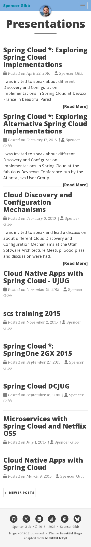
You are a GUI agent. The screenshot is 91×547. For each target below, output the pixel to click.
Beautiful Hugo (71, 533)
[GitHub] (14, 519)
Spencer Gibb (16, 5)
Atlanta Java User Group (26, 177)
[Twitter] (26, 519)
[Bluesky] (77, 519)
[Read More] (75, 106)
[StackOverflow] (52, 519)
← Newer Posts (19, 492)
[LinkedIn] (39, 519)
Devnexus (30, 171)
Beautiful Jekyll (56, 538)
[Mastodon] (65, 519)
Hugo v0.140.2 (19, 533)
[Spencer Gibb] (45, 11)
